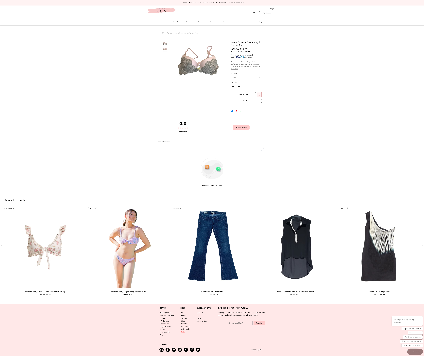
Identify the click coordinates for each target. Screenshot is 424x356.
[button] (238, 154)
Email (188, 194)
